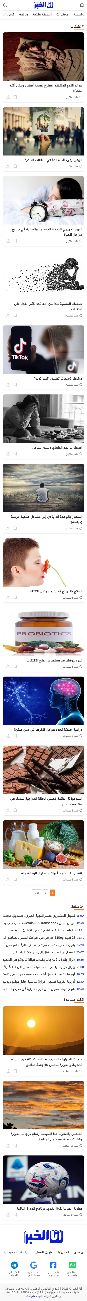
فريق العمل (43, 1252)
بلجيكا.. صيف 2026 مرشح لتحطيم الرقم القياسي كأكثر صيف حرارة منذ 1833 (39, 945)
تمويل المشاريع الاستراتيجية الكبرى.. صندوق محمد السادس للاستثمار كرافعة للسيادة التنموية (39, 915)
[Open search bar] (5, 5)
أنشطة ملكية (42, 14)
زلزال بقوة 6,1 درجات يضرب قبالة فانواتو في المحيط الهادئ (39, 959)
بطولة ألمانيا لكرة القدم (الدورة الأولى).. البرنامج (43, 930)
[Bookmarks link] (82, 5)
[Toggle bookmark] (15, 97)
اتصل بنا (63, 1252)
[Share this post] (8, 97)
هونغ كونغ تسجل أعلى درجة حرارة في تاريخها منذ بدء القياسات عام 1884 (39, 989)
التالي (36, 892)
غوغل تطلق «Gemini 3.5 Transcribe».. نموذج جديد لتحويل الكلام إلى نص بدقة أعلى (39, 923)
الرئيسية (79, 14)
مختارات (62, 14)
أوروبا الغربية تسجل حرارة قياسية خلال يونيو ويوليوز (39, 981)
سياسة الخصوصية (17, 1252)
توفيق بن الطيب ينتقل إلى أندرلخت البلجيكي (44, 952)
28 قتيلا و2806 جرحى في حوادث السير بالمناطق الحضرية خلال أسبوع (39, 937)
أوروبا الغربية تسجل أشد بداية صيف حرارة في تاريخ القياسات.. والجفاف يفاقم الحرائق (39, 974)
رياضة (23, 14)
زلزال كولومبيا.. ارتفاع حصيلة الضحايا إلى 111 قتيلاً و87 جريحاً (39, 967)
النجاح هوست (34, 1296)
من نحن (79, 1252)
